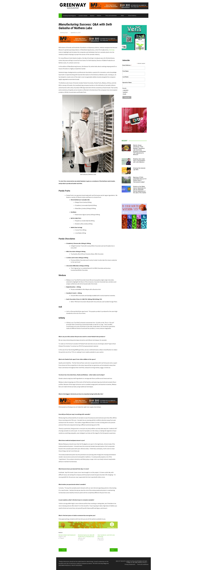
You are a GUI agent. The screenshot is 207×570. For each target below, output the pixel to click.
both (124, 94)
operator (125, 90)
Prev (63, 550)
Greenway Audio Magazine (69, 15)
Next (112, 550)
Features (99, 15)
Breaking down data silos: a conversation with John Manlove (139, 160)
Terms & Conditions (142, 564)
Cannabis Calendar (83, 15)
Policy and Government (111, 15)
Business (92, 15)
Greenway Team (64, 32)
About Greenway (132, 15)
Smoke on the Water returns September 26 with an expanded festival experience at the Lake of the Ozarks (139, 190)
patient (125, 92)
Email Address (127, 65)
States (122, 15)
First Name (125, 71)
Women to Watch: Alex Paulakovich (67, 535)
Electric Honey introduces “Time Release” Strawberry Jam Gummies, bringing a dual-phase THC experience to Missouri (139, 149)
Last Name (125, 76)
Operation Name (127, 82)
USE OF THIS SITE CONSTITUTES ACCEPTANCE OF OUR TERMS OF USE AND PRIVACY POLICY (131, 562)
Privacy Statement (130, 564)
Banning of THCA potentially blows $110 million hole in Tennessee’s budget (139, 180)
